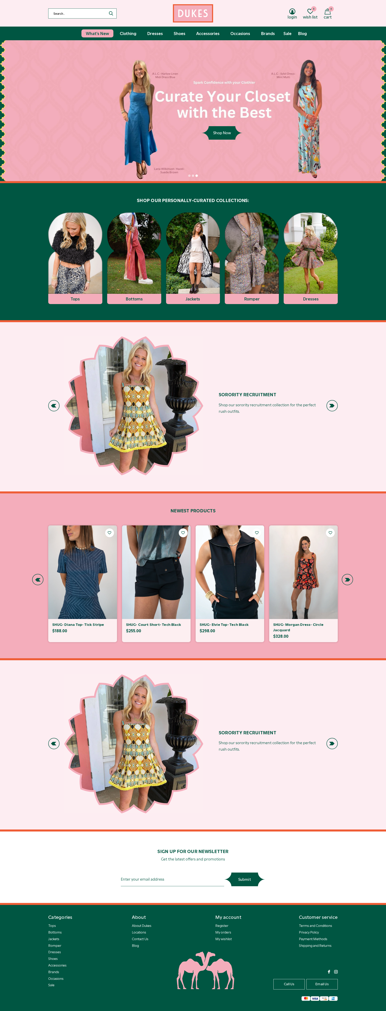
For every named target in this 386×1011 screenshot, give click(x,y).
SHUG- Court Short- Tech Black (153, 624)
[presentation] (54, 405)
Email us (322, 984)
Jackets (53, 939)
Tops (52, 926)
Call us (289, 984)
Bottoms (55, 932)
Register (221, 926)
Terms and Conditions (315, 926)
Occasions (56, 979)
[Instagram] (336, 972)
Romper (54, 946)
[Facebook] (329, 972)
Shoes (53, 959)
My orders (223, 932)
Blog (135, 946)
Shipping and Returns (315, 946)
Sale (51, 985)
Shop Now (193, 133)
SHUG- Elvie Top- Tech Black (224, 624)
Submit (244, 879)
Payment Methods (313, 939)
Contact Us (140, 939)
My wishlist (223, 939)
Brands (53, 972)
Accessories (57, 965)
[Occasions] (133, 405)
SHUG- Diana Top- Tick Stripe (78, 624)
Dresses (54, 952)
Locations (139, 932)
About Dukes (141, 926)
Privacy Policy (309, 932)
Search (111, 13)
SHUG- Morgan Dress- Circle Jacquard (298, 627)
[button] (189, 175)
